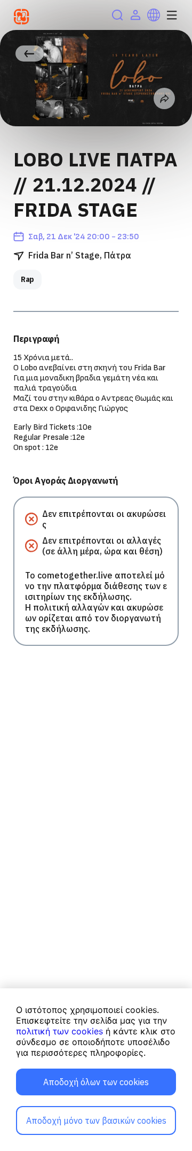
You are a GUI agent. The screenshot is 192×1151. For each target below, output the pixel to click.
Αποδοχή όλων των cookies (96, 1082)
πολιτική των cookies (59, 1031)
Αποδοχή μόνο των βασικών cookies (96, 1120)
